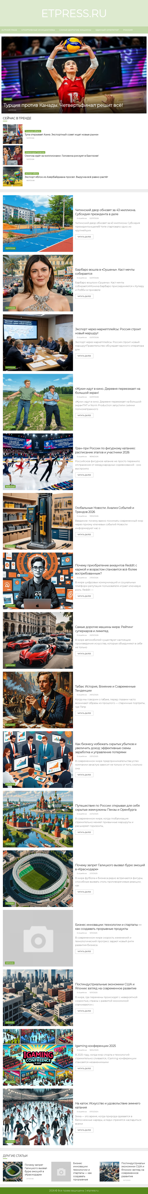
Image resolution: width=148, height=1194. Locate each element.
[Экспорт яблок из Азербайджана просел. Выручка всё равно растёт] (13, 176)
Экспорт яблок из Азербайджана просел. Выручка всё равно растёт (66, 177)
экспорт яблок (31, 173)
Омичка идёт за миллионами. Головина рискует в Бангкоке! (62, 155)
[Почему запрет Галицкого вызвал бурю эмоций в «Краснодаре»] (38, 878)
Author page (9, 30)
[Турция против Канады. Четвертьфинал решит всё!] (74, 74)
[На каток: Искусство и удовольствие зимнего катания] (38, 1117)
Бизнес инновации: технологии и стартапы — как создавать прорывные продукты (82, 1173)
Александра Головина (35, 152)
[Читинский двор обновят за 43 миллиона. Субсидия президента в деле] (38, 223)
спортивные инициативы (38, 30)
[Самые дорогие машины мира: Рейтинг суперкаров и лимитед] (38, 640)
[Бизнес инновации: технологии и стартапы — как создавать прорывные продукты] (38, 938)
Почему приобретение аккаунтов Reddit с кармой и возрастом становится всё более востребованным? (106, 569)
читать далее (84, 237)
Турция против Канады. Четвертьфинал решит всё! (63, 105)
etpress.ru (74, 13)
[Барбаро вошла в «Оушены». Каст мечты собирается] (38, 283)
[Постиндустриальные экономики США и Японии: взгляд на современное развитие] (38, 997)
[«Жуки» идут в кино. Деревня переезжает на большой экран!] (38, 402)
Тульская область (32, 131)
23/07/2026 (12, 110)
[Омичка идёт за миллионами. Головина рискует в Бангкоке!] (13, 155)
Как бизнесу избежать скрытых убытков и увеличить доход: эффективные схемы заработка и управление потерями (105, 748)
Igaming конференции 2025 (95, 1046)
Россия (128, 30)
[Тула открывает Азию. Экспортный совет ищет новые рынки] (13, 134)
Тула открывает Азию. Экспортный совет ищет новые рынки (61, 134)
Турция (7, 99)
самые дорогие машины (75, 30)
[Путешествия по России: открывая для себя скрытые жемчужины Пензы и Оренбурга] (38, 819)
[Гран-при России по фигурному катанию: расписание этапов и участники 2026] (38, 461)
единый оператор (107, 30)
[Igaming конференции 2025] (38, 1057)
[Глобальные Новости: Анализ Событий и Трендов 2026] (38, 521)
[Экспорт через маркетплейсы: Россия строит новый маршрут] (38, 342)
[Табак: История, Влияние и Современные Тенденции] (38, 700)
